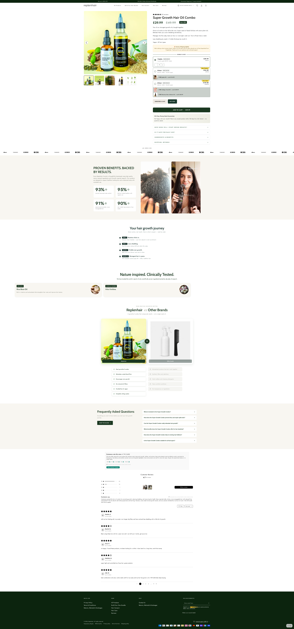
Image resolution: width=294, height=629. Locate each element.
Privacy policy (107, 623)
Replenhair (90, 621)
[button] (157, 14)
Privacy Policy (88, 603)
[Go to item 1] (145, 487)
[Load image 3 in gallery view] (110, 80)
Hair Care (114, 611)
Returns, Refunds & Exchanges (93, 608)
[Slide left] (86, 42)
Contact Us (142, 603)
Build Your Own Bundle (118, 605)
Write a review (184, 487)
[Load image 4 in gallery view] (121, 80)
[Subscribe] (209, 603)
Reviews (113, 613)
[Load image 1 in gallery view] (89, 80)
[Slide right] (144, 42)
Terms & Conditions (90, 605)
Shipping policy (125, 623)
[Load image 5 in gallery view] (131, 80)
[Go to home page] (90, 5)
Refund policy (98, 623)
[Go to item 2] (150, 487)
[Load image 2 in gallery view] (99, 80)
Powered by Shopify (88, 623)
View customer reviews (113, 467)
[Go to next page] (156, 584)
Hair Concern (115, 608)
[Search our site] (197, 5)
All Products (115, 603)
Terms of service (116, 623)
